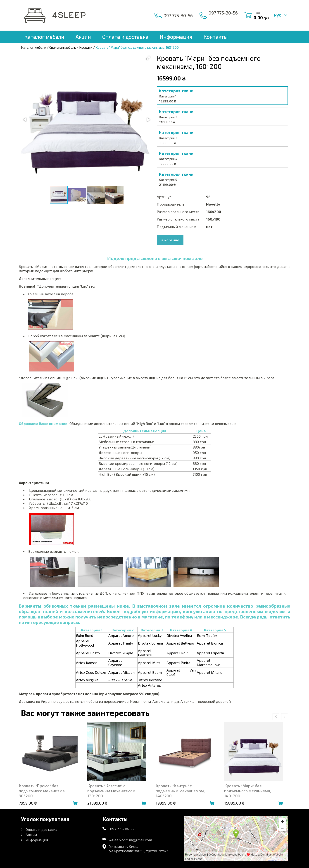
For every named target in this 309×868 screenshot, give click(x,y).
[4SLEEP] (55, 15)
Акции (83, 37)
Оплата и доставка (125, 37)
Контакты (216, 37)
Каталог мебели (44, 37)
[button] (148, 58)
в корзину (170, 240)
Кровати (85, 47)
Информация (176, 37)
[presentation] (276, 716)
